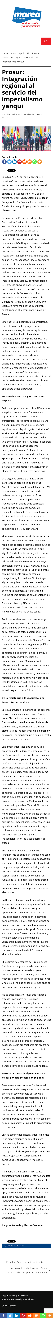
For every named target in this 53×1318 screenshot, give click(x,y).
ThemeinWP (28, 1299)
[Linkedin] (14, 161)
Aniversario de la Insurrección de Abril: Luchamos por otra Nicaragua (27, 1270)
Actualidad (18, 1246)
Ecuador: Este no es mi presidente (24, 1262)
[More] (39, 161)
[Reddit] (24, 161)
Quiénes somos (9, 1305)
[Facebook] (4, 161)
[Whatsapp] (34, 161)
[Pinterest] (19, 161)
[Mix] (29, 161)
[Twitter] (9, 161)
